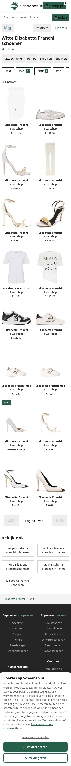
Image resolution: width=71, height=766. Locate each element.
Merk (24, 71)
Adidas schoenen (53, 628)
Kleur (42, 71)
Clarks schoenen (53, 634)
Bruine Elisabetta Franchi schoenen (53, 550)
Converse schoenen (53, 639)
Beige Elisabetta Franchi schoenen (17, 550)
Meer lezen (8, 49)
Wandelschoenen (18, 651)
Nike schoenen (53, 623)
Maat (8, 71)
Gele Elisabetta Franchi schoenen (53, 566)
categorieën (24, 615)
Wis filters (42, 28)
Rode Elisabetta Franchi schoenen (17, 566)
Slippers (17, 634)
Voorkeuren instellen (35, 737)
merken (60, 615)
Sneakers (17, 623)
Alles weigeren (35, 758)
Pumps (18, 639)
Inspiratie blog (53, 669)
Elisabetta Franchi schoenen (17, 583)
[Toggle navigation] (6, 6)
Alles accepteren (35, 747)
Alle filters (61, 28)
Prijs (58, 71)
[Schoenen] (8, 28)
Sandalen (17, 628)
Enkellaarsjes (17, 645)
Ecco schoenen (53, 645)
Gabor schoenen (53, 651)
